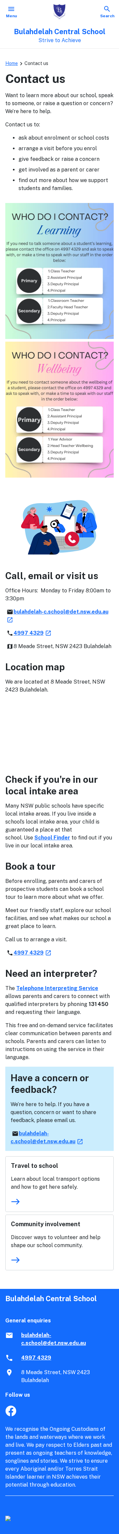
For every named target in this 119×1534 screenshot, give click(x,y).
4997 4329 (33, 633)
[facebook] (10, 1414)
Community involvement (45, 1224)
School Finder (52, 837)
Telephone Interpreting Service (57, 988)
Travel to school (34, 1165)
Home (11, 63)
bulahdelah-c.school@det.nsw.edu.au (53, 1339)
